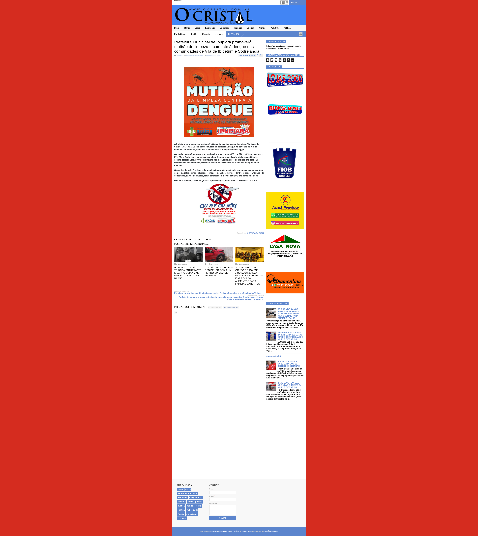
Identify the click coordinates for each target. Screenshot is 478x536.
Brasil (197, 28)
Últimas (233, 34)
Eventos (182, 502)
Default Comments (214, 307)
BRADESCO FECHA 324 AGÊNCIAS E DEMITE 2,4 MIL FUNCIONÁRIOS (289, 385)
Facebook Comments (231, 307)
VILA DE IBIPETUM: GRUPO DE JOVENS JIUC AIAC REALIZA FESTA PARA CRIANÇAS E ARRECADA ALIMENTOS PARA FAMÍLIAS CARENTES (249, 275)
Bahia (187, 28)
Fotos (190, 502)
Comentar (179, 55)
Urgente (206, 34)
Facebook (282, 2)
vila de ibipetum (198, 55)
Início (176, 28)
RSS (286, 2)
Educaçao (224, 28)
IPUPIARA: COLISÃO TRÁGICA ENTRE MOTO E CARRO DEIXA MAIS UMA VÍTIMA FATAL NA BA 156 (188, 273)
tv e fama (219, 34)
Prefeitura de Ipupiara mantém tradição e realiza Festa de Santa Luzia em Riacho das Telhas (217, 293)
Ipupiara (238, 28)
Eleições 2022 (195, 498)
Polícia (198, 506)
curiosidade (192, 514)
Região (193, 34)
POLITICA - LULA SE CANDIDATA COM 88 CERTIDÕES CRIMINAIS (288, 364)
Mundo (262, 28)
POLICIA (274, 28)
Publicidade (179, 34)
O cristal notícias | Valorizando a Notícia (225, 531)
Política (287, 28)
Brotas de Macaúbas (187, 493)
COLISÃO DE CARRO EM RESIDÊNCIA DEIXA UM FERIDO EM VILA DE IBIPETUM (219, 271)
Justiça (250, 28)
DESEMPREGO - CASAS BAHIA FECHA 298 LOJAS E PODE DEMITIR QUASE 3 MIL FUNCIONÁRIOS (290, 336)
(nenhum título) (273, 356)
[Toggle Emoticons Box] (175, 312)
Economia (210, 28)
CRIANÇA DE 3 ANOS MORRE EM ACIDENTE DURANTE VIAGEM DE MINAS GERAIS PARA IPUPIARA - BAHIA (288, 313)
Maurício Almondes (271, 531)
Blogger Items (247, 531)
